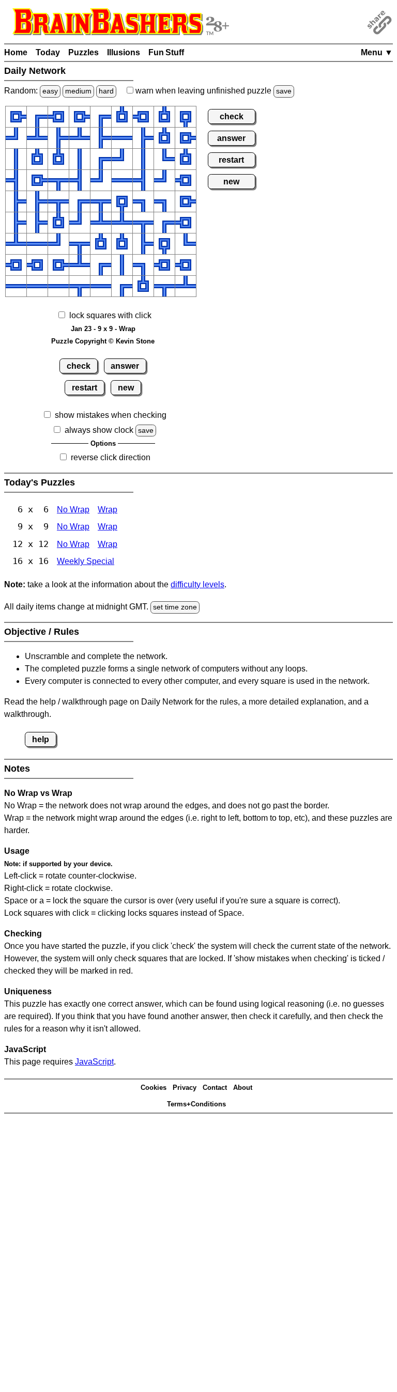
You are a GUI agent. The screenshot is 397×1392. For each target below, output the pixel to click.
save (284, 91)
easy (50, 91)
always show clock (99, 430)
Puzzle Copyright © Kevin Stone (103, 341)
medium (78, 91)
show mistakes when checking (110, 415)
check (78, 366)
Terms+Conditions (196, 1104)
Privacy (184, 1087)
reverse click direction (110, 457)
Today (48, 52)
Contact (215, 1087)
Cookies (153, 1087)
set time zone (175, 607)
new (126, 387)
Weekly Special (85, 561)
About (242, 1087)
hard (106, 91)
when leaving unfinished (212, 90)
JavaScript (94, 1061)
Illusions (123, 52)
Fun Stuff (166, 52)
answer (125, 366)
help (40, 739)
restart (84, 387)
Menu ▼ (377, 52)
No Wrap (73, 509)
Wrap (107, 509)
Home (15, 52)
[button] (16, 116)
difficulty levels (197, 584)
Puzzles (83, 52)
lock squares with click (110, 315)
